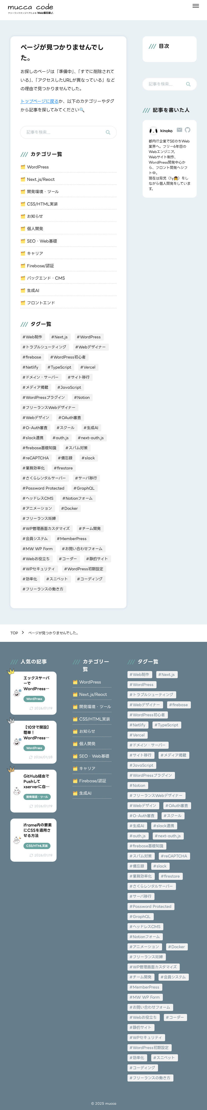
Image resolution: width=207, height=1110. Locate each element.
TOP (14, 633)
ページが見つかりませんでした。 (54, 633)
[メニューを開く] (196, 6)
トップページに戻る (39, 101)
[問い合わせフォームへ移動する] (179, 130)
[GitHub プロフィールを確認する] (188, 130)
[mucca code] (31, 9)
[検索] (108, 132)
